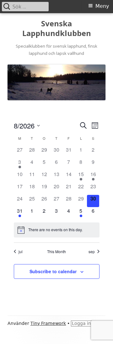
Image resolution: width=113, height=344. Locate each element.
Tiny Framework (48, 323)
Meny (102, 6)
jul (21, 251)
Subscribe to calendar (53, 271)
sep (92, 251)
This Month (56, 251)
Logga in (81, 323)
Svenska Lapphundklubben (56, 28)
